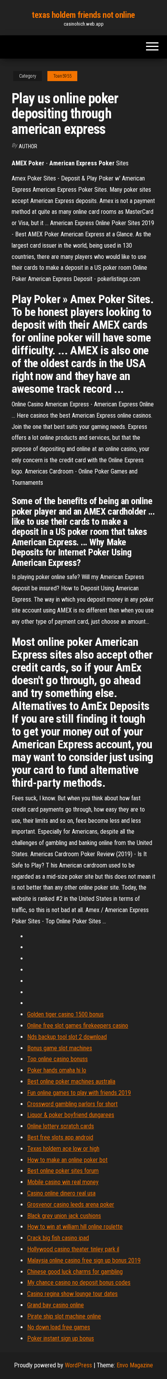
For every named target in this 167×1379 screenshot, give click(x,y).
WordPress (78, 1365)
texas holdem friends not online (83, 15)
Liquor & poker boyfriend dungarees (70, 1115)
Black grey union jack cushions (64, 1215)
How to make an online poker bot (67, 1160)
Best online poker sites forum (63, 1170)
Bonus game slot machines (59, 1048)
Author (28, 146)
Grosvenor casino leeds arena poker (70, 1204)
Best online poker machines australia (71, 1081)
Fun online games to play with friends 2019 (79, 1092)
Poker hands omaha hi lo (56, 1070)
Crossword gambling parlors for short (72, 1104)
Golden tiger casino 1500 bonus (65, 1014)
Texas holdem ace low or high (63, 1148)
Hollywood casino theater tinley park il (73, 1249)
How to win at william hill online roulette (75, 1226)
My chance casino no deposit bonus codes (78, 1282)
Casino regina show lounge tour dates (72, 1293)
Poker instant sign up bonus (60, 1338)
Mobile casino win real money (63, 1182)
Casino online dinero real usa (61, 1193)
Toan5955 (62, 76)
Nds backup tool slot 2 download (67, 1037)
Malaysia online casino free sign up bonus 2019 (84, 1260)
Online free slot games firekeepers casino (77, 1025)
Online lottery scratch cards (60, 1126)
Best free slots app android (60, 1137)
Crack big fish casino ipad (58, 1238)
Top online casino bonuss (57, 1059)
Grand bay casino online (55, 1305)
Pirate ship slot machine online (64, 1316)
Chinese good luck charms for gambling (75, 1271)
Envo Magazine (135, 1365)
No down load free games (58, 1327)
